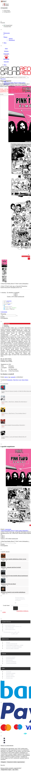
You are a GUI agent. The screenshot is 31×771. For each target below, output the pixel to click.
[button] (6, 4)
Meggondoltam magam (6, 769)
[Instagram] (4, 740)
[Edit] (1, 29)
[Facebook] (4, 738)
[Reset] (1, 21)
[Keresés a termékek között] (1, 76)
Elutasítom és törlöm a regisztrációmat (15, 762)
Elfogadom (3, 762)
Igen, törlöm (15, 769)
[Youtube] (4, 742)
